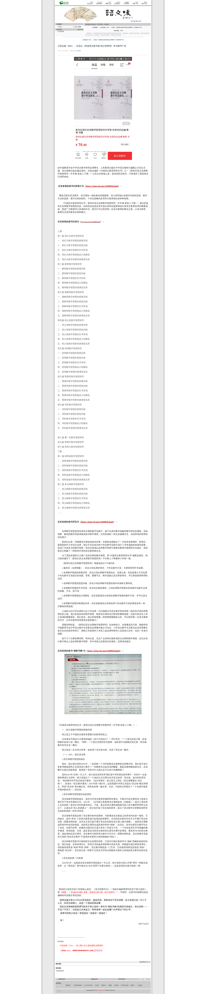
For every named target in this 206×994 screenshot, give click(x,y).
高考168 (103, 985)
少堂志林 (106, 24)
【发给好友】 (94, 979)
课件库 (132, 985)
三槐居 (110, 985)
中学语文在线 (125, 985)
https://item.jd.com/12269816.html (90, 222)
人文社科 (78, 51)
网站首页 (93, 24)
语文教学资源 (78, 985)
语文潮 (116, 985)
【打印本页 (121, 979)
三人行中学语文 (87, 985)
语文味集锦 (61, 31)
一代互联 (139, 985)
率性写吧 (100, 24)
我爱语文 (68, 985)
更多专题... (81, 29)
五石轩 (97, 985)
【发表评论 (61, 979)
